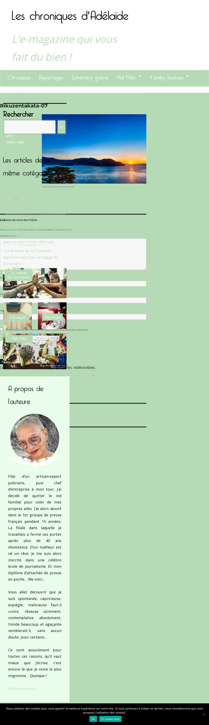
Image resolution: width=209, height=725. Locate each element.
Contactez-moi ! (22, 688)
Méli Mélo (126, 76)
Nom (3, 278)
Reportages (51, 76)
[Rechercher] (62, 127)
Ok (93, 719)
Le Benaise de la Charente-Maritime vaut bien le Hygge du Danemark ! (30, 257)
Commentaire (8, 236)
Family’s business (166, 76)
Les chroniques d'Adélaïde (70, 12)
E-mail (4, 294)
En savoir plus (110, 719)
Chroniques (19, 76)
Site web (4, 311)
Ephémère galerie (90, 76)
